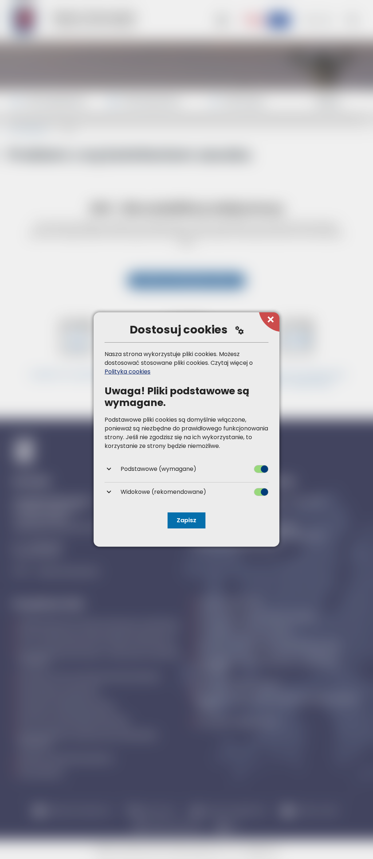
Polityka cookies (127, 371)
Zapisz (186, 520)
